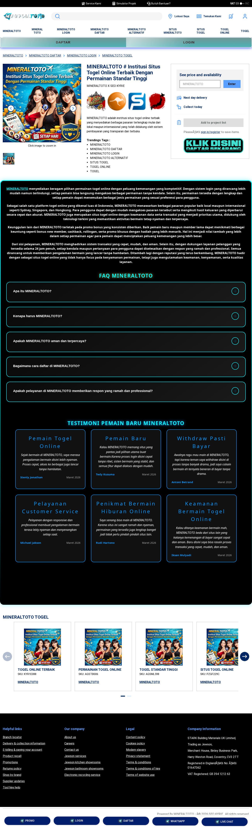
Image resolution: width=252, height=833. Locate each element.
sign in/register (210, 132)
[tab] (123, 696)
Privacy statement (138, 756)
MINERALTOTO (12, 31)
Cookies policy (135, 743)
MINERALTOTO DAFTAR (100, 31)
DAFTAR (63, 42)
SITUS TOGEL (200, 31)
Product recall (12, 756)
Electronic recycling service (82, 775)
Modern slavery (136, 749)
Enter (232, 84)
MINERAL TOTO (37, 31)
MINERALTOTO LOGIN (66, 31)
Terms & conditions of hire (143, 768)
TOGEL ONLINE (224, 31)
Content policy (135, 737)
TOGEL (245, 31)
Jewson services (75, 756)
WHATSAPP (178, 821)
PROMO (29, 821)
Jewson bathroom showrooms (83, 768)
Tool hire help (11, 787)
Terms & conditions (138, 762)
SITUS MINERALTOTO (173, 31)
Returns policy (12, 768)
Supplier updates (14, 781)
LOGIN (189, 42)
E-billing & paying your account (22, 749)
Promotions (10, 762)
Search (56, 16)
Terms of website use (140, 775)
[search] (106, 16)
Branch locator (12, 737)
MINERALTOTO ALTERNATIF (137, 31)
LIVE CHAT (226, 821)
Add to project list (213, 122)
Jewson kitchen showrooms (82, 762)
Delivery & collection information (24, 743)
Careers (69, 743)
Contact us (71, 749)
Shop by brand (12, 775)
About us (70, 737)
